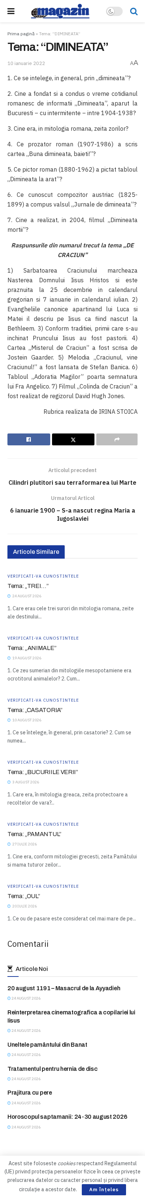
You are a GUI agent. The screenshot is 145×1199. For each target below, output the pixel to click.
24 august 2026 (26, 998)
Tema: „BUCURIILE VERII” (42, 772)
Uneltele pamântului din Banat (47, 1045)
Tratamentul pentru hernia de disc (52, 1069)
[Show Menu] (10, 11)
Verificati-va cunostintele (43, 576)
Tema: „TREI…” (28, 586)
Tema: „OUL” (23, 896)
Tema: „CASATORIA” (34, 710)
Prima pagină (21, 33)
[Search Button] (134, 11)
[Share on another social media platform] (117, 439)
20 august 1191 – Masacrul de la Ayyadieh (63, 988)
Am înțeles (104, 1189)
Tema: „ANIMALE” (31, 648)
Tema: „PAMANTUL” (34, 834)
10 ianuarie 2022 (26, 63)
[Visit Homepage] (60, 11)
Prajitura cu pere (29, 1092)
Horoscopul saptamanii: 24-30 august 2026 (67, 1117)
